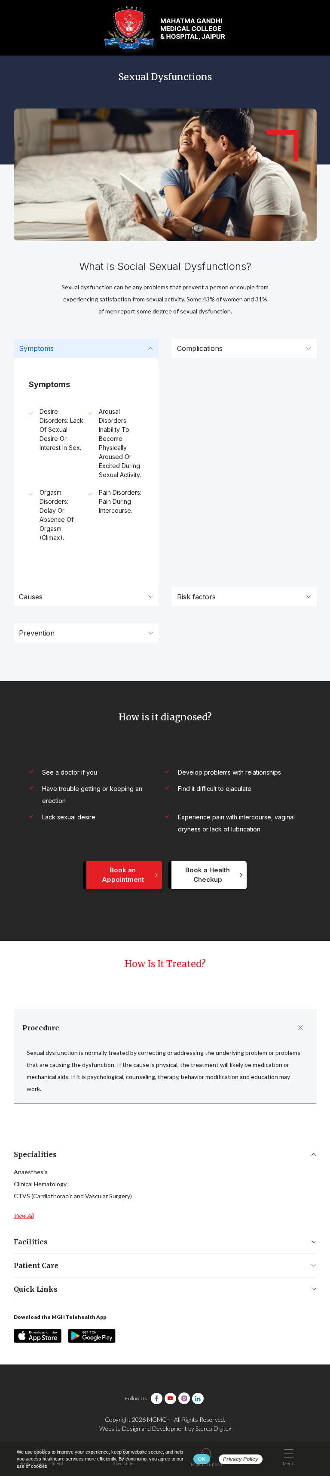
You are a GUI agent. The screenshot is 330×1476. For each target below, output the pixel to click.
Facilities (31, 1241)
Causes (31, 596)
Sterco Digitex (213, 1428)
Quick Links (36, 1289)
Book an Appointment (123, 875)
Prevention (37, 633)
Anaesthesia (31, 1171)
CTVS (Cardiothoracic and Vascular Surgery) (73, 1196)
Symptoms (36, 348)
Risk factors (196, 596)
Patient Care (36, 1265)
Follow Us (136, 1398)
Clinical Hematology (40, 1184)
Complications (200, 348)
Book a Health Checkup (207, 875)
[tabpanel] (86, 454)
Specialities (35, 1154)
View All (24, 1215)
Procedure (40, 1027)
